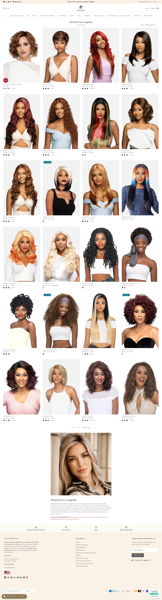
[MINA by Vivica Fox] (140, 55)
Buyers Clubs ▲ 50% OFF (17, 16)
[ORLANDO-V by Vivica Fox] (140, 386)
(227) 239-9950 (148, 16)
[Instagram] (6, 1)
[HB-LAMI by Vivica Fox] (100, 254)
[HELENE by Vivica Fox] (21, 187)
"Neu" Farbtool (62, 16)
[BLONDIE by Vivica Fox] (100, 320)
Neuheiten (71, 16)
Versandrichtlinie (80, 550)
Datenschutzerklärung (82, 545)
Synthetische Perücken (72, 519)
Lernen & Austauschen (112, 16)
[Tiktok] (11, 1)
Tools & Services (126, 16)
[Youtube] (8, 1)
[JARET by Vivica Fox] (61, 386)
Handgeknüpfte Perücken (58, 519)
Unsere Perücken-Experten (83, 561)
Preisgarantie (87, 16)
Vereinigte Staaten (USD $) (145, 1)
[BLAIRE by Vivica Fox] (21, 121)
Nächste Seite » (86, 427)
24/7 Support (137, 16)
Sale (28, 16)
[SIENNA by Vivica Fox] (100, 55)
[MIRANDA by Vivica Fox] (100, 187)
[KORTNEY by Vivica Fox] (21, 320)
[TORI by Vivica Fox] (21, 386)
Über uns (78, 542)
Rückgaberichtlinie (81, 547)
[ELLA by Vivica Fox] (61, 254)
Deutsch (155, 1)
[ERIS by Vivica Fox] (61, 121)
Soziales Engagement (82, 566)
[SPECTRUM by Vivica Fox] (140, 187)
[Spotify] (18, 1)
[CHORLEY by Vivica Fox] (21, 254)
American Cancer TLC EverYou (84, 563)
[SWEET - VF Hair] (61, 55)
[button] (33, 584)
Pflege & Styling (98, 16)
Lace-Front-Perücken (87, 517)
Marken (35, 16)
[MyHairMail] (81, 8)
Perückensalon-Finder (82, 558)
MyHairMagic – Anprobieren (47, 16)
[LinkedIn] (15, 1)
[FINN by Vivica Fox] (100, 386)
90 (79, 427)
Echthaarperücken (75, 517)
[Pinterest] (13, 1)
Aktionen (78, 555)
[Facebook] (4, 1)
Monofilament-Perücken (101, 517)
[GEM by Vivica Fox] (100, 121)
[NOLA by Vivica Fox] (140, 121)
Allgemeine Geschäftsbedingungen (86, 553)
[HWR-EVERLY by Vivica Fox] (140, 254)
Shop (79, 16)
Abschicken (138, 555)
